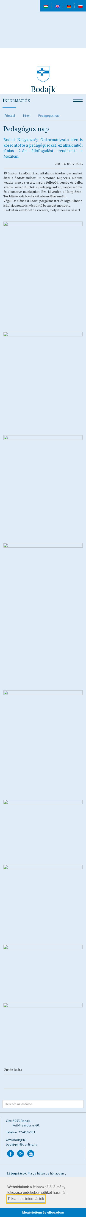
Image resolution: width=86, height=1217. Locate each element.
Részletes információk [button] (26, 1199)
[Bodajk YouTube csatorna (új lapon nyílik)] (30, 1153)
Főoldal (10, 116)
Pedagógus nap (49, 116)
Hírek (26, 116)
